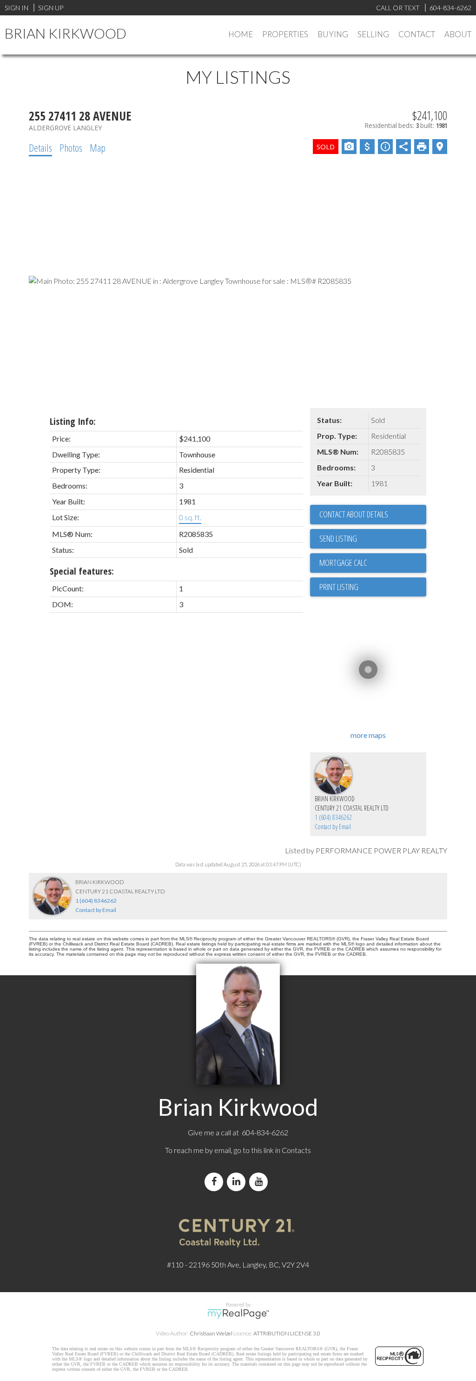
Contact (416, 34)
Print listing (338, 586)
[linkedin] (238, 1181)
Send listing (338, 538)
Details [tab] (40, 147)
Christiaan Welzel (211, 1333)
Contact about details (353, 514)
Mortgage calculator (372, 563)
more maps (368, 735)
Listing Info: (73, 421)
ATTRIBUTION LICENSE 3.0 (286, 1333)
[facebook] (216, 1181)
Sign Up (50, 8)
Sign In (16, 8)
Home (240, 34)
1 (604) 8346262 (333, 817)
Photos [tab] (71, 147)
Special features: (82, 571)
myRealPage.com (238, 1314)
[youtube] (260, 1181)
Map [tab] (98, 147)
